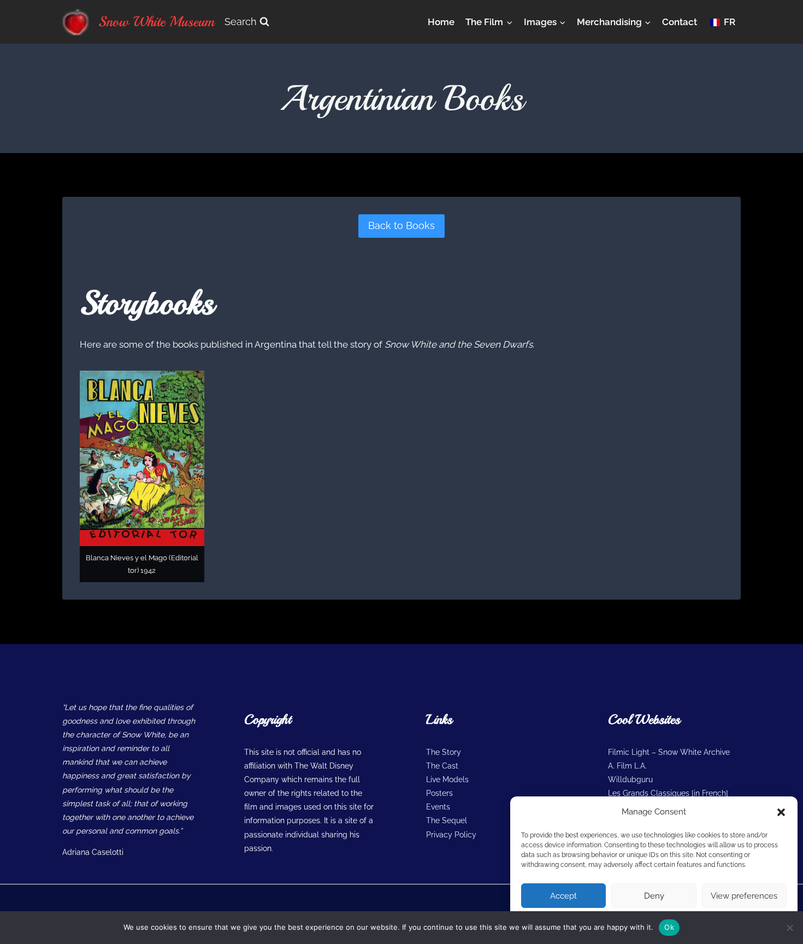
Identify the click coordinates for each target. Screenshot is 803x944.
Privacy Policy (451, 834)
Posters (439, 793)
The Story (443, 752)
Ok (669, 927)
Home (441, 21)
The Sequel (446, 820)
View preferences (744, 896)
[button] (781, 812)
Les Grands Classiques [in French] (668, 793)
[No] (789, 927)
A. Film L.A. (627, 765)
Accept (563, 896)
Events (438, 806)
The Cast (442, 765)
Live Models (447, 779)
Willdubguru (630, 779)
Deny (654, 896)
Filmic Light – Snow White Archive (669, 752)
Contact (679, 21)
